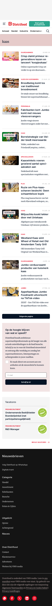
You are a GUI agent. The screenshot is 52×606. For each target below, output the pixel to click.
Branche (5, 497)
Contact (5, 552)
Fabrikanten (7, 492)
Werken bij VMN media (12, 566)
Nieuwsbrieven (12, 456)
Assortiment (7, 487)
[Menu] (4, 23)
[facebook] (12, 598)
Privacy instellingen (11, 591)
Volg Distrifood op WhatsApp (15, 465)
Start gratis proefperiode (39, 24)
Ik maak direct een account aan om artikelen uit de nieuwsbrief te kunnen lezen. (27, 365)
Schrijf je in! (26, 382)
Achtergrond (7, 528)
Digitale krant (8, 469)
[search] (48, 31)
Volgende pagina (26, 316)
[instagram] (34, 598)
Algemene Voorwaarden (12, 588)
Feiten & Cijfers (9, 506)
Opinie (5, 523)
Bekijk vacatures (39, 442)
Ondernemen (8, 501)
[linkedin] (27, 598)
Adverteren (7, 561)
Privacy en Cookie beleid (36, 588)
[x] (19, 598)
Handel (5, 482)
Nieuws (6, 533)
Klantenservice (8, 557)
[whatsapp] (4, 598)
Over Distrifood (10, 547)
